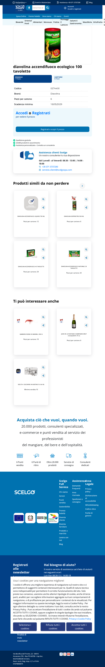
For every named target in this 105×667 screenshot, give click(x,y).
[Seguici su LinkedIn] (72, 654)
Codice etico (90, 509)
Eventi (66, 16)
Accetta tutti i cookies (79, 626)
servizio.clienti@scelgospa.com (57, 169)
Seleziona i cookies (25, 626)
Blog (90, 2)
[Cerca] (47, 7)
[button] (33, 79)
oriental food (28, 22)
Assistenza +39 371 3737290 (70, 2)
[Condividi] (43, 207)
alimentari (37, 22)
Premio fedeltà (34, 16)
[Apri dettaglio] (43, 199)
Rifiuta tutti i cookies (53, 626)
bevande (19, 22)
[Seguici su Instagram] (64, 654)
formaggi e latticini (65, 22)
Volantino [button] (20, 2)
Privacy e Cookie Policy (80, 618)
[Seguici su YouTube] (68, 654)
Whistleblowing (91, 505)
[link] (74, 7)
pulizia (56, 22)
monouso (48, 22)
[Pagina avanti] (82, 186)
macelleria (87, 22)
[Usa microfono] (29, 7)
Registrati (41, 112)
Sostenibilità (64, 506)
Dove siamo (46, 16)
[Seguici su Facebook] (61, 654)
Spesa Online (21, 16)
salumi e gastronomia (75, 22)
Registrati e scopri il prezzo (52, 129)
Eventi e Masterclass (43, 2)
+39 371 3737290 (50, 166)
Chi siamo (57, 16)
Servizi (62, 496)
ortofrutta (97, 22)
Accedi (22, 112)
